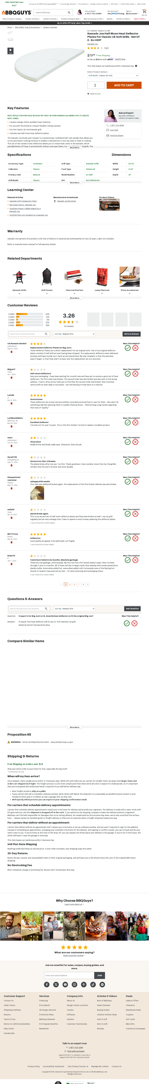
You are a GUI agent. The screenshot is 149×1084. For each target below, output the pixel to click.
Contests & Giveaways (135, 1028)
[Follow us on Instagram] (74, 984)
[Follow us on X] (56, 984)
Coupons (129, 1014)
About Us (71, 1000)
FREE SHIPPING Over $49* (14, 4)
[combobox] (113, 75)
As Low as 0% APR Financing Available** (43, 4)
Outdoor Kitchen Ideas (107, 1014)
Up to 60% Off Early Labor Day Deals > (74, 23)
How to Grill (102, 1019)
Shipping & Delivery (12, 1010)
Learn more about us (73, 904)
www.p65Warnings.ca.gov (62, 742)
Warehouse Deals (133, 1010)
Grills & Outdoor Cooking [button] (11, 19)
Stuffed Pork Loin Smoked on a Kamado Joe (29, 215)
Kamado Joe (92, 44)
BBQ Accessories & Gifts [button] (93, 19)
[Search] (69, 12)
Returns (7, 1014)
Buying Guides (103, 1010)
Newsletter (44, 1028)
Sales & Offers (132, 1000)
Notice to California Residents (17, 1024)
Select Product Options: (97, 72)
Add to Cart (124, 85)
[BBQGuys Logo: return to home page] (17, 12)
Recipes (100, 1028)
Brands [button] (109, 19)
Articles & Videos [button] (122, 19)
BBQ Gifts (130, 1024)
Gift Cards (114, 4)
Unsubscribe (9, 1033)
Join (99, 975)
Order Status (9, 1005)
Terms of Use (9, 1019)
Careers (70, 1010)
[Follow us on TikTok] (93, 984)
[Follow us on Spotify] (102, 984)
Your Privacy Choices (77, 1066)
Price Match (44, 1005)
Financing (43, 1000)
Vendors (70, 1019)
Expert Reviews (103, 1005)
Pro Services (83, 4)
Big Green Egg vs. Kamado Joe (23, 205)
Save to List (95, 94)
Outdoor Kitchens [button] (32, 19)
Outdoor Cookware (50, 27)
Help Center (9, 1028)
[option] (10, 35)
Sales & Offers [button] (139, 19)
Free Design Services (68, 4)
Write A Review (131, 334)
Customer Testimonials (77, 1024)
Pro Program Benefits (48, 1024)
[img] (49, 65)
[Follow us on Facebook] (46, 984)
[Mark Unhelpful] (135, 348)
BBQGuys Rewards (47, 1019)
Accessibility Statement (53, 1066)
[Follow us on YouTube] (65, 984)
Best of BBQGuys (104, 1000)
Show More (74, 147)
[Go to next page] (88, 584)
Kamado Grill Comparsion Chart (23, 201)
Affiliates (71, 1014)
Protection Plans (46, 1014)
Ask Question (132, 609)
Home (9, 27)
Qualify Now (120, 59)
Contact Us (9, 1000)
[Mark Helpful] (128, 348)
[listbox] (10, 36)
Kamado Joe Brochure (66, 201)
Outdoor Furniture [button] (50, 19)
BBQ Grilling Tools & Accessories (27, 27)
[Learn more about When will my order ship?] (136, 65)
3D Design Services (47, 1010)
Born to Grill (102, 1024)
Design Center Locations (99, 4)
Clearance (130, 1005)
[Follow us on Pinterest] (83, 984)
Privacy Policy (34, 1066)
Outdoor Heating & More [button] (70, 19)
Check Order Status (127, 4)
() (106, 48)
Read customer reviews (73, 955)
